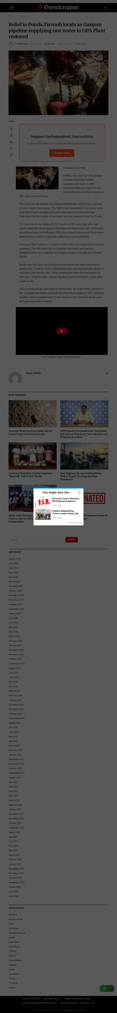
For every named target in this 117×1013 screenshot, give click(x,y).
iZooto (79, 523)
